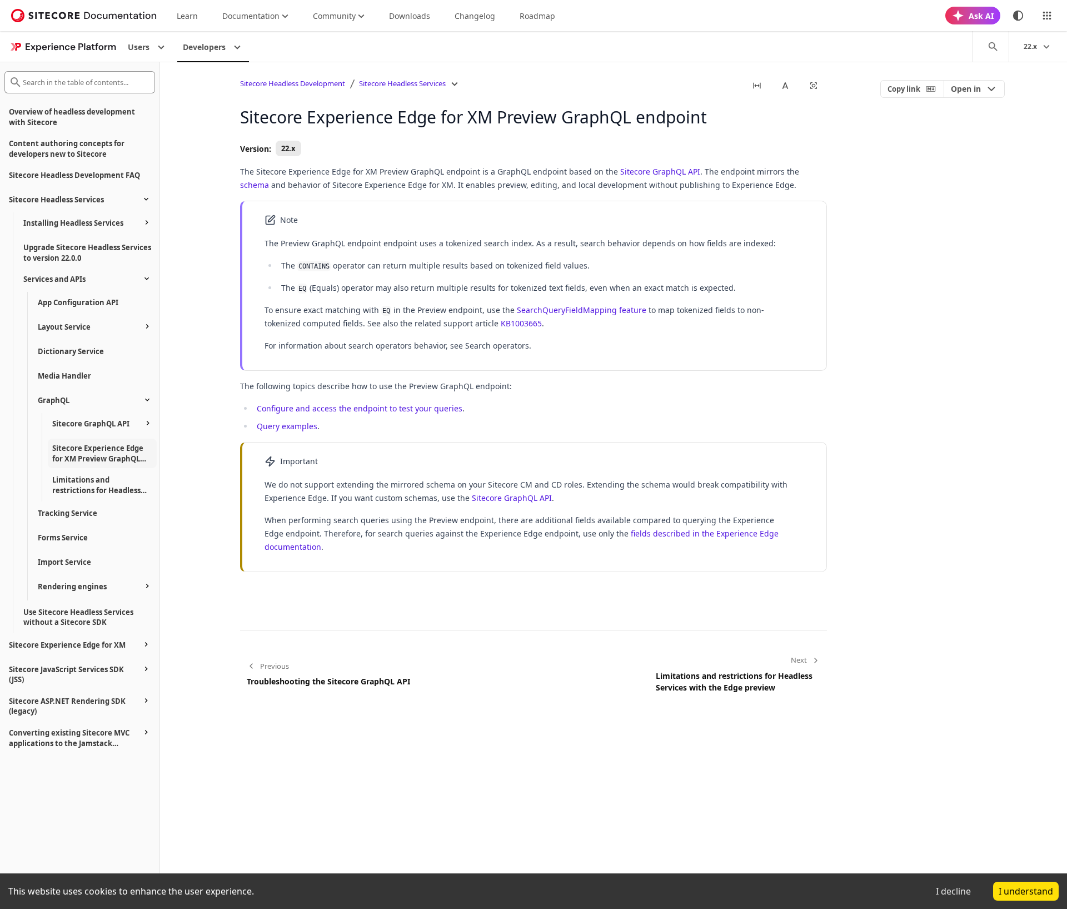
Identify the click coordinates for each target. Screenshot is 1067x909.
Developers (204, 47)
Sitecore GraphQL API (660, 171)
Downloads (409, 16)
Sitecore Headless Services (402, 83)
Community (334, 16)
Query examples (287, 426)
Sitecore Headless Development (292, 83)
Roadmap (537, 16)
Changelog (475, 16)
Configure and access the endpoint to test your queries (359, 408)
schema (254, 185)
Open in (966, 88)
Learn (187, 16)
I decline (953, 891)
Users (138, 47)
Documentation (251, 16)
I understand (1026, 891)
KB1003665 (521, 323)
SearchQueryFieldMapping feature (581, 310)
